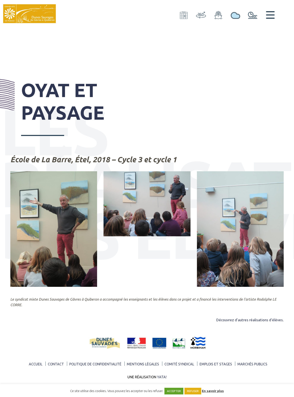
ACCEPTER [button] (174, 390)
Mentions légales (143, 364)
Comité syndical (179, 364)
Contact (56, 364)
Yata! (162, 377)
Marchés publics (252, 364)
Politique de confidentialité (95, 364)
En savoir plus (213, 391)
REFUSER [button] (193, 390)
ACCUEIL (35, 364)
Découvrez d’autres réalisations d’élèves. (250, 320)
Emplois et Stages (216, 364)
